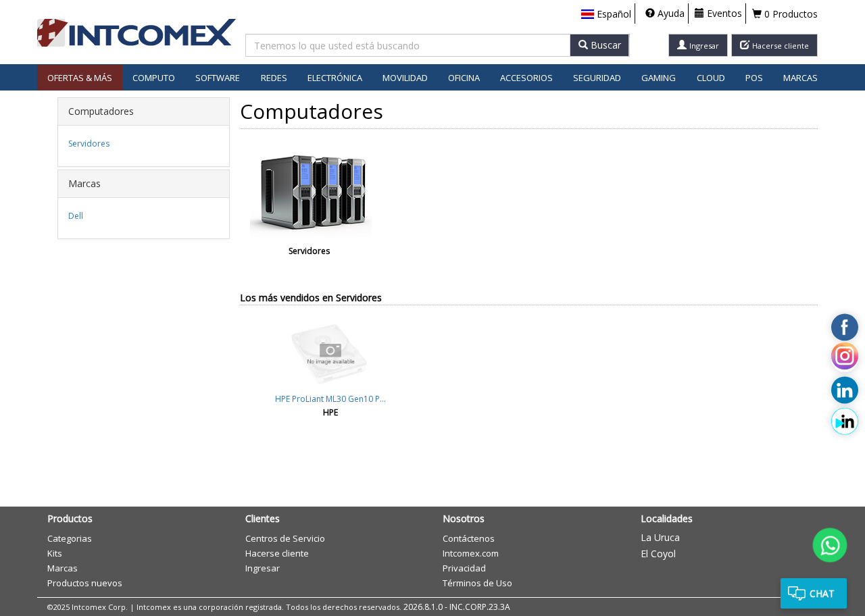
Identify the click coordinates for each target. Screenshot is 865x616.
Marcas (800, 78)
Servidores (88, 143)
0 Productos (790, 13)
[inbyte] (844, 421)
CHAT (822, 593)
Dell (75, 216)
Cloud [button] (711, 78)
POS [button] (754, 78)
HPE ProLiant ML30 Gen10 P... (330, 399)
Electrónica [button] (334, 78)
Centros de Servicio (285, 538)
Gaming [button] (658, 78)
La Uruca (660, 537)
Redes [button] (274, 78)
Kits (54, 553)
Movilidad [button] (405, 78)
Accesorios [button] (526, 78)
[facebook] (844, 327)
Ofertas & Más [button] (79, 78)
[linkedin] (844, 390)
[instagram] (844, 358)
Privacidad (464, 568)
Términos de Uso (477, 583)
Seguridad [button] (597, 78)
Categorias (69, 538)
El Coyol (658, 553)
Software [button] (217, 78)
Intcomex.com (471, 553)
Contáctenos (469, 538)
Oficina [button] (464, 78)
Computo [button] (153, 78)
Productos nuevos (84, 583)
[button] (606, 14)
